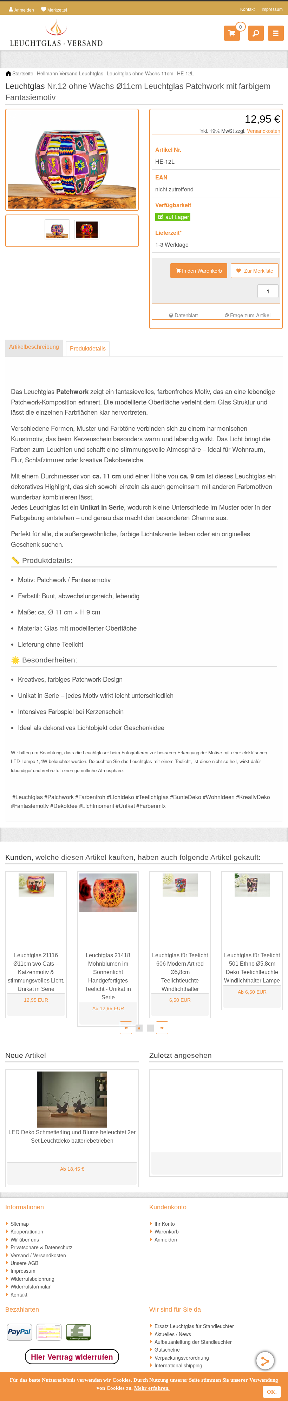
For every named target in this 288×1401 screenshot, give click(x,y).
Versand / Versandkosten (38, 1255)
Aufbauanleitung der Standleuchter (193, 1341)
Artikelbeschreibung (34, 347)
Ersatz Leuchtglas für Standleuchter (194, 1325)
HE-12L (185, 73)
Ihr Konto (165, 1223)
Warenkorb (167, 1231)
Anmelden (166, 1239)
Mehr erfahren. (152, 1388)
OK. (272, 1392)
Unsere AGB (24, 1262)
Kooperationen (27, 1231)
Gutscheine (167, 1349)
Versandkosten (263, 130)
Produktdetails (88, 349)
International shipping (178, 1365)
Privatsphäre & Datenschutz (41, 1247)
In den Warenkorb (201, 270)
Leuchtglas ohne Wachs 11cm (140, 73)
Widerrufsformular (31, 1286)
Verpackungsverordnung (182, 1357)
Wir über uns (25, 1239)
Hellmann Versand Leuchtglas (70, 73)
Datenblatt (185, 315)
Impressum (272, 9)
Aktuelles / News (173, 1334)
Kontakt (247, 9)
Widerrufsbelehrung (32, 1278)
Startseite (22, 73)
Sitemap (20, 1223)
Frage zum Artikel (249, 315)
